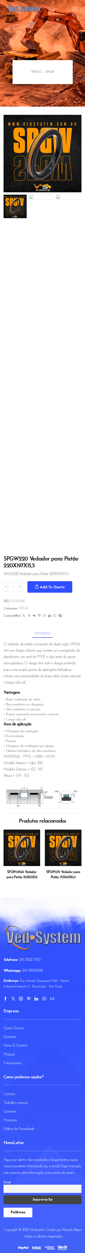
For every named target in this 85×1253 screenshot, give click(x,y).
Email (7, 1182)
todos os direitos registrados (43, 1236)
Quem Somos (13, 1028)
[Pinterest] (39, 616)
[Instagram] (21, 999)
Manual (9, 1054)
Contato (9, 1094)
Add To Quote (52, 587)
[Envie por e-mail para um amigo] (44, 616)
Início (36, 72)
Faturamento (13, 1063)
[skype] (59, 616)
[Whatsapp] (44, 999)
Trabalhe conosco (16, 1103)
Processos (10, 1120)
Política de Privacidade (19, 1129)
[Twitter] (23, 616)
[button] (9, 155)
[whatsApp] (54, 616)
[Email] (52, 999)
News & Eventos (15, 1046)
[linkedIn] (49, 616)
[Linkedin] (36, 999)
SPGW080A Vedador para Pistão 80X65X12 (21, 874)
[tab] (42, 633)
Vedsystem (37, 1230)
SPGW (49, 72)
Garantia (10, 1037)
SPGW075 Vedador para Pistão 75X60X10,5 (63, 874)
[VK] (34, 616)
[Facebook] (28, 616)
